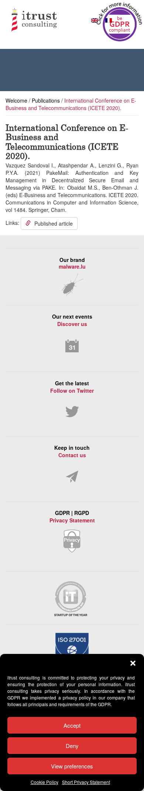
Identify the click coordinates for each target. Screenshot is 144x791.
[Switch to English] (95, 20)
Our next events (72, 320)
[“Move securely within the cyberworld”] (47, 21)
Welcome (16, 100)
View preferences (72, 766)
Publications (46, 100)
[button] (133, 663)
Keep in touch (72, 451)
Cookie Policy (44, 782)
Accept (72, 725)
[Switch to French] (109, 20)
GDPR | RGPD (72, 516)
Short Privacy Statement (86, 782)
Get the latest (72, 386)
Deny (72, 746)
